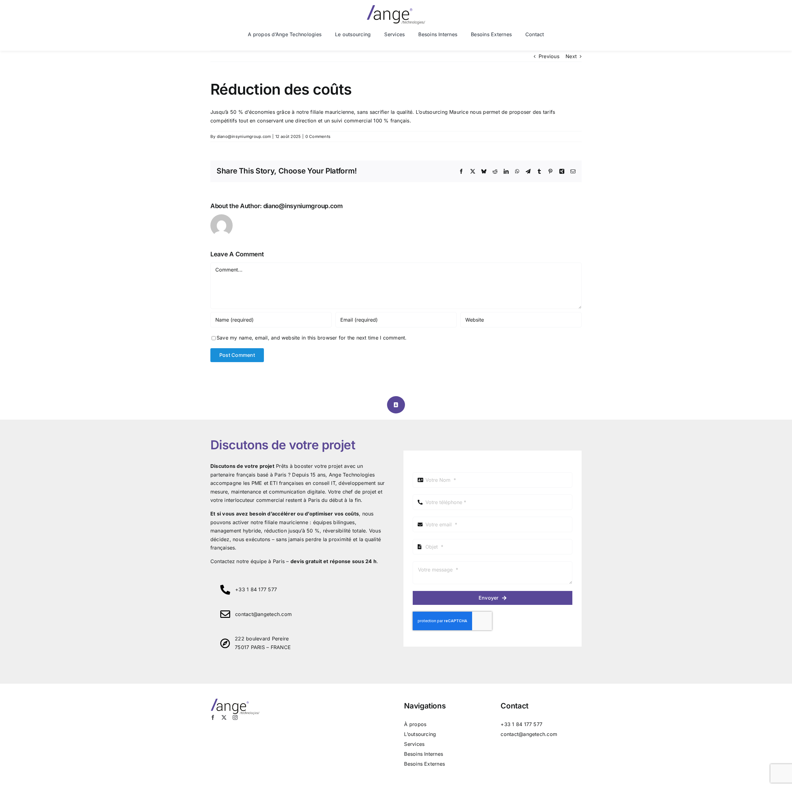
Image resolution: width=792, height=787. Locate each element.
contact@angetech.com (263, 614)
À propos (415, 724)
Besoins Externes (424, 764)
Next (571, 56)
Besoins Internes (423, 754)
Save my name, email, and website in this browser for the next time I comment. (312, 338)
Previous (549, 56)
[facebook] (212, 717)
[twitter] (224, 717)
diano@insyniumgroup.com (244, 136)
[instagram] (235, 717)
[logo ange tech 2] (396, 7)
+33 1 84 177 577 (256, 589)
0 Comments (317, 136)
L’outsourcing (420, 734)
